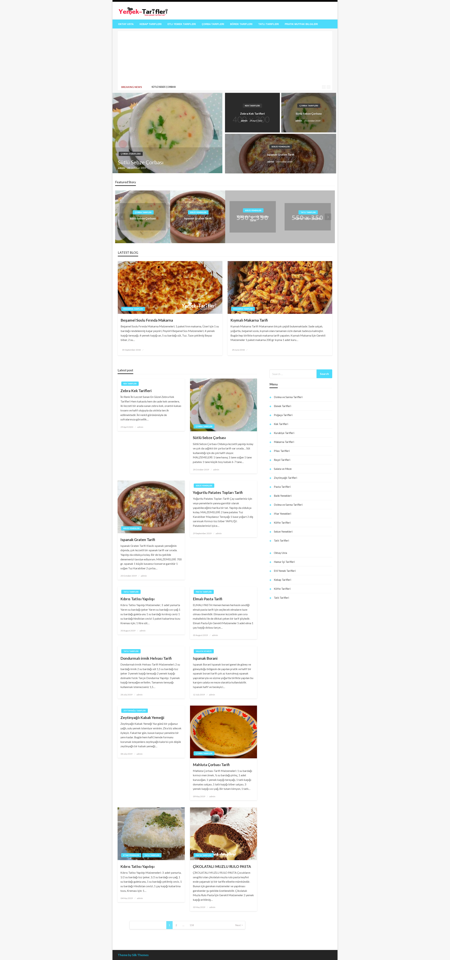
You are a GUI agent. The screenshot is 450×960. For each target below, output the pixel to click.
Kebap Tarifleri (151, 24)
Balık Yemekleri (282, 495)
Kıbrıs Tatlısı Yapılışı (308, 218)
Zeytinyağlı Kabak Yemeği (142, 717)
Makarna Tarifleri (133, 309)
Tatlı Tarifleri (268, 24)
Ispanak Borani (205, 658)
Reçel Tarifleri (282, 459)
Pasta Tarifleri (204, 592)
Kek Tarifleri (252, 105)
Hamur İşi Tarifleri (284, 561)
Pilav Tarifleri (282, 450)
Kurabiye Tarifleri (284, 432)
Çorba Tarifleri (213, 24)
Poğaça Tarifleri (283, 415)
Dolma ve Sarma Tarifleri (288, 397)
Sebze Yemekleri (280, 146)
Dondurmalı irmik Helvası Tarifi (146, 658)
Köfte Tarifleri (282, 522)
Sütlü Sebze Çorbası (164, 87)
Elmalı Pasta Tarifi (207, 599)
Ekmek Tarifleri (282, 406)
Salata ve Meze (204, 651)
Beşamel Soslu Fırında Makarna (147, 320)
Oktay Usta (126, 24)
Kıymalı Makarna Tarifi (249, 320)
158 (192, 925)
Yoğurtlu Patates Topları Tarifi (218, 492)
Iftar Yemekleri (131, 855)
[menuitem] (126, 24)
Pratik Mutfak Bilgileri (301, 24)
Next (238, 925)
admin (122, 167)
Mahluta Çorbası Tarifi (211, 764)
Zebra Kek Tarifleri (252, 113)
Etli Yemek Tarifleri (182, 24)
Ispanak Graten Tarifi (280, 154)
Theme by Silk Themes (133, 955)
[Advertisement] (225, 58)
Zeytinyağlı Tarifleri (134, 710)
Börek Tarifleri (241, 24)
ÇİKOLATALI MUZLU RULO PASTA (222, 866)
